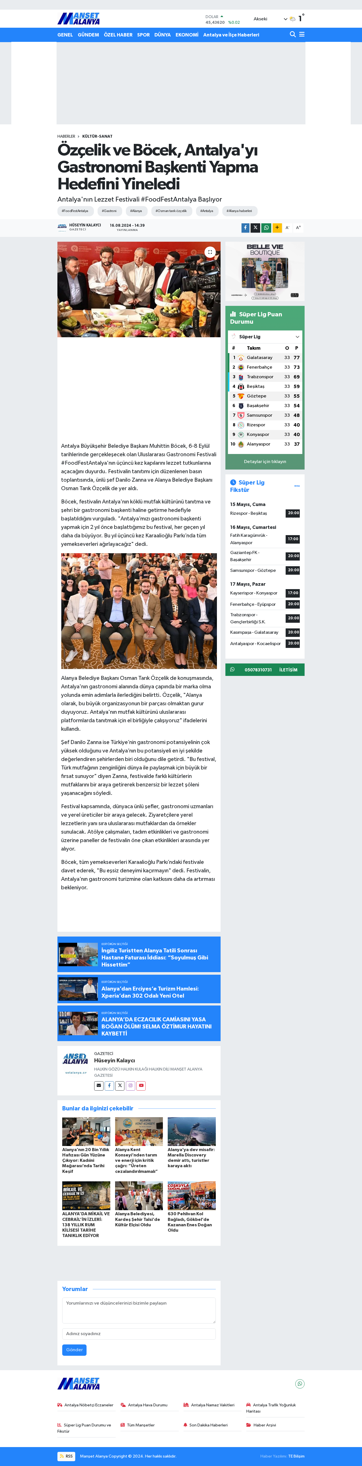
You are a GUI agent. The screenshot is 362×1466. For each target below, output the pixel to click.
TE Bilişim (296, 1456)
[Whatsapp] (300, 1384)
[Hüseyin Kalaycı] (75, 1064)
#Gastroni (109, 211)
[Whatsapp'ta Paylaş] (266, 228)
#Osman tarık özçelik (171, 211)
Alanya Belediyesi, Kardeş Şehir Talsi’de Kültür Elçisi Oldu (137, 1219)
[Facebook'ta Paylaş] (245, 228)
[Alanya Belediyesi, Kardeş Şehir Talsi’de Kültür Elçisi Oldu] (139, 1195)
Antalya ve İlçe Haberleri (231, 35)
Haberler (66, 137)
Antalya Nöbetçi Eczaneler (88, 1405)
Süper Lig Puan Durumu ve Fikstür (84, 1428)
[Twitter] (119, 1086)
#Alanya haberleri (239, 211)
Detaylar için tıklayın (265, 461)
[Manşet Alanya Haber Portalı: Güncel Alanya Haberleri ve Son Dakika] (78, 18)
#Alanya (136, 211)
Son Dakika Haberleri (208, 1425)
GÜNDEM (88, 35)
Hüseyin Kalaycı (114, 1060)
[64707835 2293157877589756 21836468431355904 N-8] (139, 611)
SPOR (143, 35)
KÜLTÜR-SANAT (97, 137)
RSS (69, 1456)
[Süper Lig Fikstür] (297, 486)
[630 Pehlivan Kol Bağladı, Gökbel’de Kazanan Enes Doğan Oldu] (192, 1195)
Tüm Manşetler (141, 1425)
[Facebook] (109, 1086)
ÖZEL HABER (118, 35)
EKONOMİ (187, 35)
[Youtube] (141, 1086)
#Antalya (206, 211)
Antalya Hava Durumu (147, 1405)
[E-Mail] (99, 1086)
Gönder (74, 1350)
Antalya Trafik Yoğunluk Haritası (271, 1408)
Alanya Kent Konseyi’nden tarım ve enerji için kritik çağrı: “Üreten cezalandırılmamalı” (136, 1160)
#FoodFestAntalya (75, 211)
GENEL (65, 35)
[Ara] (293, 35)
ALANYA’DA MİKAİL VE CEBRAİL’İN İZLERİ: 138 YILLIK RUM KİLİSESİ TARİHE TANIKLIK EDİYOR (86, 1225)
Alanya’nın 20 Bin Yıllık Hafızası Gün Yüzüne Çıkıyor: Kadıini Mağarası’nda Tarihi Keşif (85, 1160)
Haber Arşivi (265, 1425)
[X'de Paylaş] (255, 228)
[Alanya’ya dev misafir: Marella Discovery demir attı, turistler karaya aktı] (192, 1131)
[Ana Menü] (301, 35)
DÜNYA (162, 35)
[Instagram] (130, 1086)
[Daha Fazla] (277, 228)
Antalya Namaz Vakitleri (212, 1405)
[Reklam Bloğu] (265, 271)
